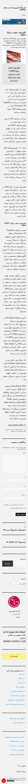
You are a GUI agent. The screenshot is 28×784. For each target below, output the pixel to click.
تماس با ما (22, 766)
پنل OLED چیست (18, 723)
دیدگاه (24, 452)
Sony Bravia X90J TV (17, 425)
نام (25, 477)
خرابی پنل (21, 682)
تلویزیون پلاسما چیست (17, 695)
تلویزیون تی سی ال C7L (16, 746)
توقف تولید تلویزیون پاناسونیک (14, 737)
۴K (10, 324)
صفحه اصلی (21, 771)
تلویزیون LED (19, 687)
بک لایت (21, 674)
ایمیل (24, 486)
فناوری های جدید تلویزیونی (16, 431)
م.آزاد (24, 429)
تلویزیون (12, 429)
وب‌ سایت (24, 494)
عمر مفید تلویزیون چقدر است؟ (14, 704)
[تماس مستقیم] (4, 781)
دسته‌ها (23, 579)
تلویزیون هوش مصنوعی (16, 754)
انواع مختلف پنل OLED (17, 718)
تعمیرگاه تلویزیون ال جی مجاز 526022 (17, 778)
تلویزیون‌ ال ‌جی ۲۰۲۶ (17, 750)
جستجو (23, 559)
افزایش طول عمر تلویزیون (16, 700)
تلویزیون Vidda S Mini (17, 741)
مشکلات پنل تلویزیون (17, 691)
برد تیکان (21, 678)
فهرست (23, 14)
